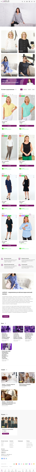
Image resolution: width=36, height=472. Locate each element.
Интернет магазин (25, 258)
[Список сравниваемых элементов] (29, 1)
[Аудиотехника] (18, 81)
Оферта (11, 466)
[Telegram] (6, 458)
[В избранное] (16, 135)
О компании (5, 316)
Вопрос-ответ (28, 447)
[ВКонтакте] (2, 458)
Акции (2, 444)
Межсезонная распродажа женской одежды (25, 385)
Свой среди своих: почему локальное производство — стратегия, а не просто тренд (29, 336)
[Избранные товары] (31, 1)
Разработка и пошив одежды (7, 429)
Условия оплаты (29, 442)
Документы (11, 445)
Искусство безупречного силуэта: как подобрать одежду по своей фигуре (6, 336)
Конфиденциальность (4, 466)
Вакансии (11, 444)
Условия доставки (29, 444)
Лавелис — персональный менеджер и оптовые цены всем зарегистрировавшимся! (9, 403)
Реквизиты (11, 447)
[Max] (4, 458)
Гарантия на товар (29, 445)
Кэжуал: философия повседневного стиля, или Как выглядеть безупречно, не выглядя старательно (6, 355)
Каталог (2, 442)
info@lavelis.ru (3, 451)
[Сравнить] (16, 97)
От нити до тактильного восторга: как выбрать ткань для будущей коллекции (17, 336)
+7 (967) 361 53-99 (4, 450)
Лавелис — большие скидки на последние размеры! (8, 385)
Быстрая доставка (7, 258)
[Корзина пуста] (34, 1)
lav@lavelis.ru (3, 452)
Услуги (2, 445)
